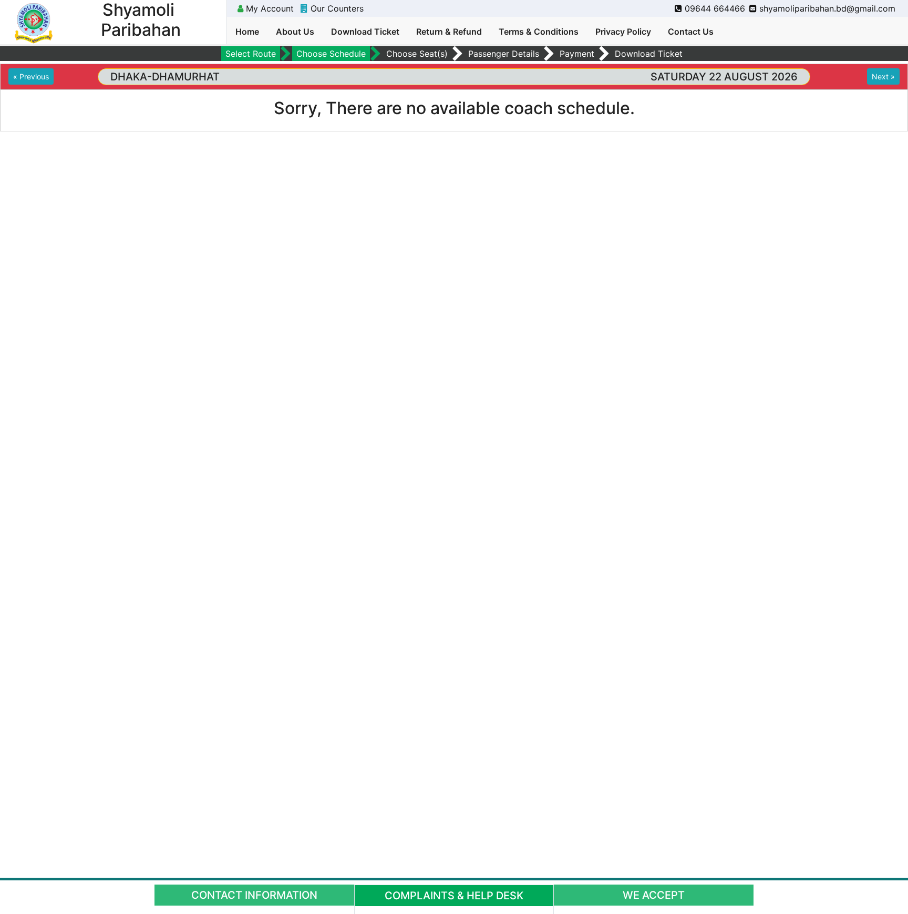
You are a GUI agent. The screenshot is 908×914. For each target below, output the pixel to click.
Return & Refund (449, 31)
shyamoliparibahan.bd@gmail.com (826, 8)
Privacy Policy (623, 31)
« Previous (31, 76)
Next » (883, 76)
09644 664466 (713, 8)
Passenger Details (503, 53)
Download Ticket (365, 31)
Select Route (250, 53)
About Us (295, 31)
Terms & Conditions (539, 31)
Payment (577, 53)
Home (247, 31)
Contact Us (691, 31)
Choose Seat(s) (417, 53)
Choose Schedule (331, 53)
